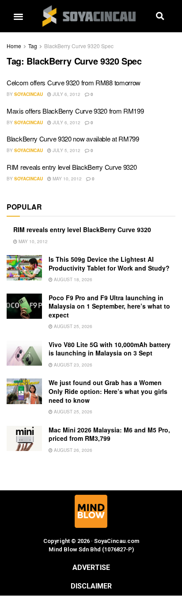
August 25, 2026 (72, 326)
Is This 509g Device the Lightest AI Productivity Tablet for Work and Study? (109, 263)
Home (14, 46)
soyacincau (28, 94)
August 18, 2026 (72, 279)
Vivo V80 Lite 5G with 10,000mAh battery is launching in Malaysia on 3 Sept (110, 349)
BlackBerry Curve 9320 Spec (79, 46)
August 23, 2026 (72, 365)
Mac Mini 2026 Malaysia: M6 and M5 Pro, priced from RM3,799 (109, 434)
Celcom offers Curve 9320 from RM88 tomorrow (73, 82)
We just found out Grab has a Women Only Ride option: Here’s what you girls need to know (108, 391)
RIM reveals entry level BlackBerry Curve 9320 (72, 167)
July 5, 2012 (65, 150)
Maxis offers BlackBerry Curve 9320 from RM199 (75, 110)
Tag (32, 46)
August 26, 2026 (72, 450)
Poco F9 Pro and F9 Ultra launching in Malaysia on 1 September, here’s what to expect (109, 306)
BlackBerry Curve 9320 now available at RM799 (73, 138)
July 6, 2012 (65, 94)
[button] (18, 16)
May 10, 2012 (66, 179)
